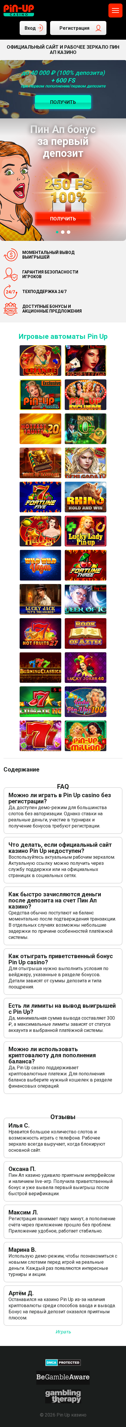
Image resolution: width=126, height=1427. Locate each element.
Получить (63, 219)
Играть (63, 1332)
